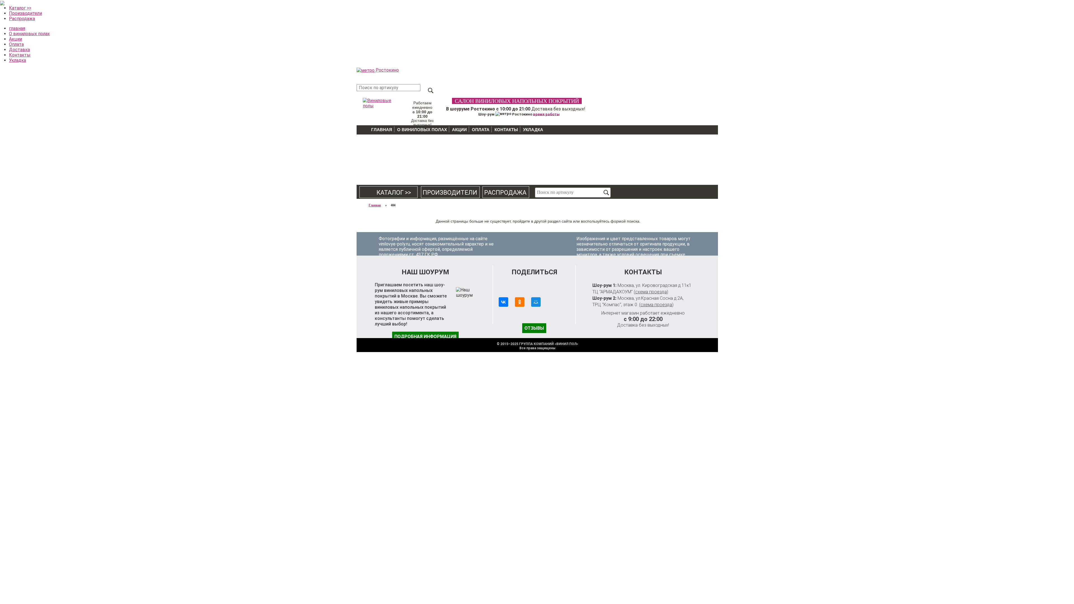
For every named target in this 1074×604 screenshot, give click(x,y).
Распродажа (22, 18)
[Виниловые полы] (378, 102)
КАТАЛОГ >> (388, 192)
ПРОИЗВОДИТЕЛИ (450, 192)
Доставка (19, 49)
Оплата (16, 44)
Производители (25, 13)
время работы (546, 114)
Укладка (17, 60)
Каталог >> (20, 8)
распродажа (505, 192)
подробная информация (425, 336)
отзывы (534, 328)
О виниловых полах (29, 33)
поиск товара (430, 90)
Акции (15, 39)
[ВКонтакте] (503, 302)
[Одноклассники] (520, 302)
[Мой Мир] (536, 302)
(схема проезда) (651, 291)
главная (17, 28)
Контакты (19, 55)
